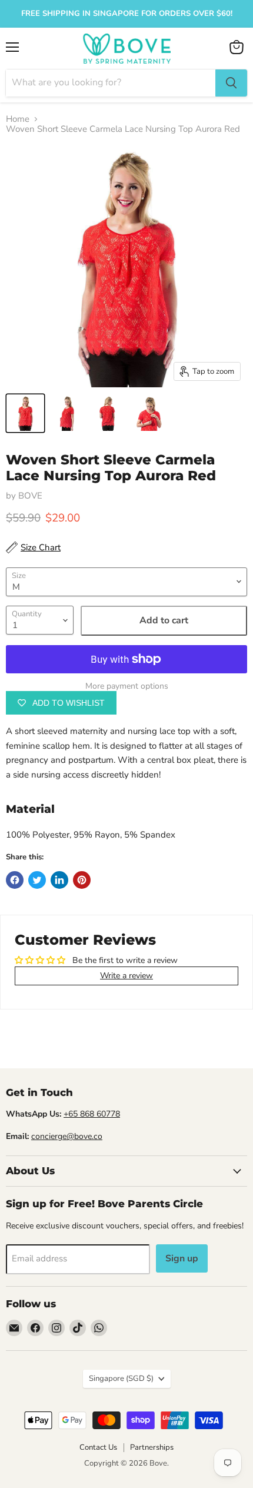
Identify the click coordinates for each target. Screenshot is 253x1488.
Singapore (121, 1378)
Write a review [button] (126, 975)
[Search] (231, 83)
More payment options (126, 686)
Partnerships (152, 1447)
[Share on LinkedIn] (59, 880)
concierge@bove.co (66, 1136)
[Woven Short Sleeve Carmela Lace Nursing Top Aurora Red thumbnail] (25, 413)
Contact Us (98, 1447)
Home (17, 119)
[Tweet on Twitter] (37, 880)
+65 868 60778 (92, 1114)
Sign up (181, 1258)
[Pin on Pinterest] (82, 880)
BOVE (30, 495)
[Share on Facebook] (15, 880)
